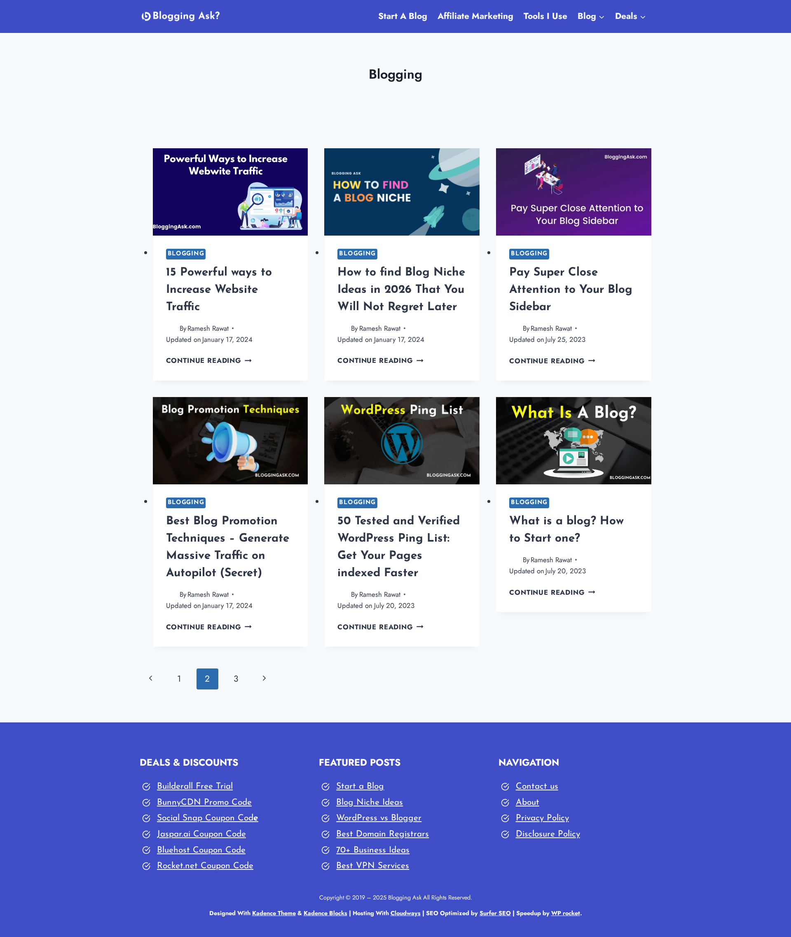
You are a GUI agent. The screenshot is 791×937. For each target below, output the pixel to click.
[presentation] (230, 192)
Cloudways (406, 913)
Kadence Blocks (325, 913)
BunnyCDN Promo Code (204, 802)
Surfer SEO (495, 913)
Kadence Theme (274, 913)
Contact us (537, 786)
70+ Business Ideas (373, 850)
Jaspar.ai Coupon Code (201, 834)
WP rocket (565, 913)
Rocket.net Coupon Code (205, 866)
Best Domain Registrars (382, 834)
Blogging (186, 254)
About (527, 802)
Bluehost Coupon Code (201, 850)
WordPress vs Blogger (378, 818)
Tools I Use (545, 16)
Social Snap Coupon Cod (205, 818)
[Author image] (171, 328)
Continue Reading (209, 360)
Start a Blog (360, 786)
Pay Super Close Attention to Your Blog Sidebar (570, 290)
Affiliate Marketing (475, 16)
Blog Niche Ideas (369, 802)
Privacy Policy (542, 818)
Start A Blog (402, 16)
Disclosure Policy (548, 834)
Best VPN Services (372, 866)
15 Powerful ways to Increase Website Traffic (219, 290)
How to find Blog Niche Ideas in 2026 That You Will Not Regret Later (401, 290)
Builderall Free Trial (195, 786)
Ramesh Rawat (208, 328)
